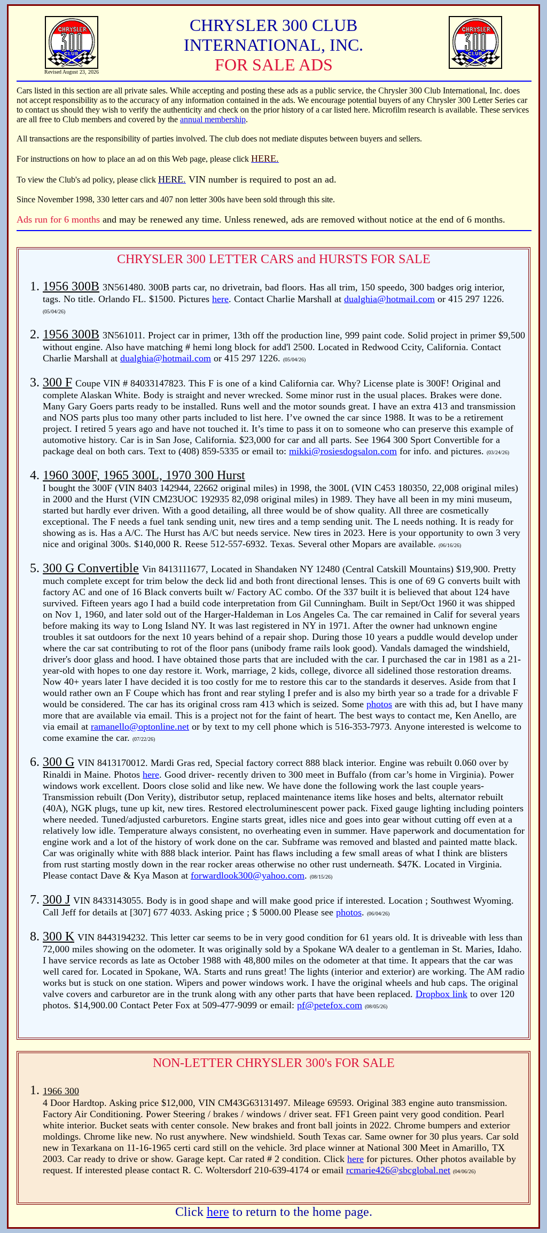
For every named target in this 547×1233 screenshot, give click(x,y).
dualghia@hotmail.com (389, 299)
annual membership (213, 119)
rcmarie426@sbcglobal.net (398, 1170)
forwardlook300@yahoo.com (247, 875)
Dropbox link (441, 994)
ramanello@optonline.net (140, 726)
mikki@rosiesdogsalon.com (343, 451)
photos (379, 704)
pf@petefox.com (329, 1005)
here (220, 299)
